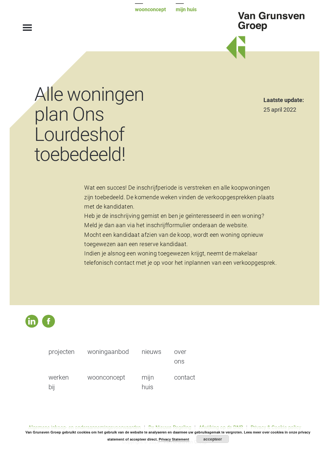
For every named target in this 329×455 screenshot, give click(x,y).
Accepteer (212, 439)
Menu (28, 24)
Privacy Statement (174, 439)
